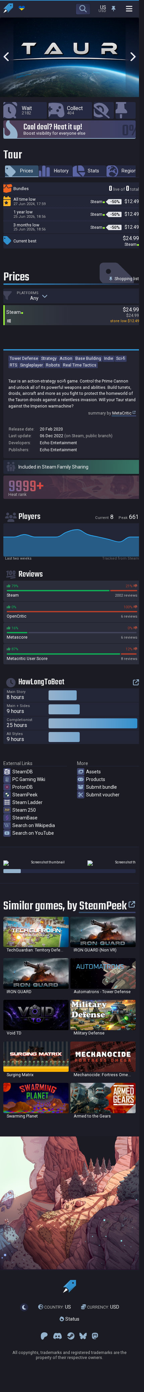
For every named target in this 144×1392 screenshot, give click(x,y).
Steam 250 (24, 810)
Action (66, 358)
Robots (53, 365)
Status (71, 1319)
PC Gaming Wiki (28, 779)
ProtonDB (22, 787)
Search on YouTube (33, 833)
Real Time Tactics (79, 365)
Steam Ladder (27, 802)
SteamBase (25, 817)
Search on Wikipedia (33, 825)
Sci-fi (120, 358)
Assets (93, 771)
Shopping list (126, 278)
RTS (13, 365)
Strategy (49, 358)
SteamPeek (25, 794)
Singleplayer (31, 365)
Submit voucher (103, 794)
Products (95, 779)
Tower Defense (24, 358)
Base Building (88, 358)
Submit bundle (101, 787)
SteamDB (22, 771)
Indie (108, 358)
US (57, 1307)
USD (103, 1307)
